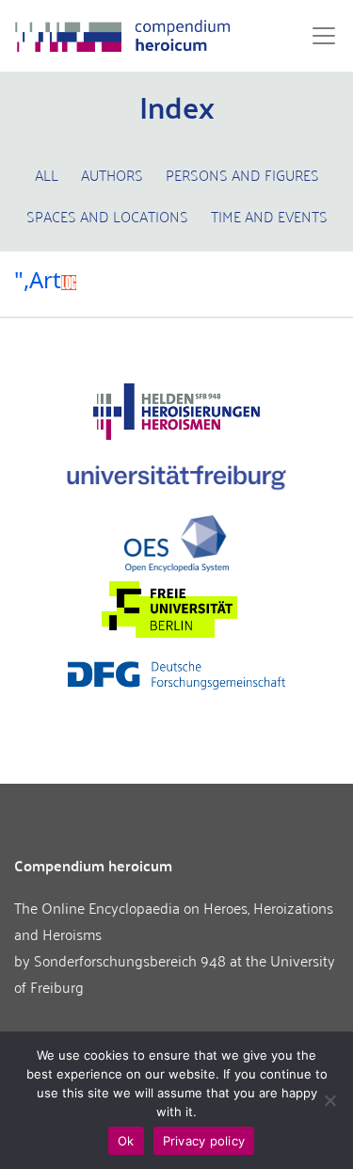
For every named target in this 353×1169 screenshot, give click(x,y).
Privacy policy (204, 1140)
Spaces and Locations (107, 216)
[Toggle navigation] (318, 36)
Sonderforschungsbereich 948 (130, 960)
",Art (37, 280)
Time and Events (269, 216)
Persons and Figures (242, 174)
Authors (112, 174)
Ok (126, 1140)
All (46, 174)
